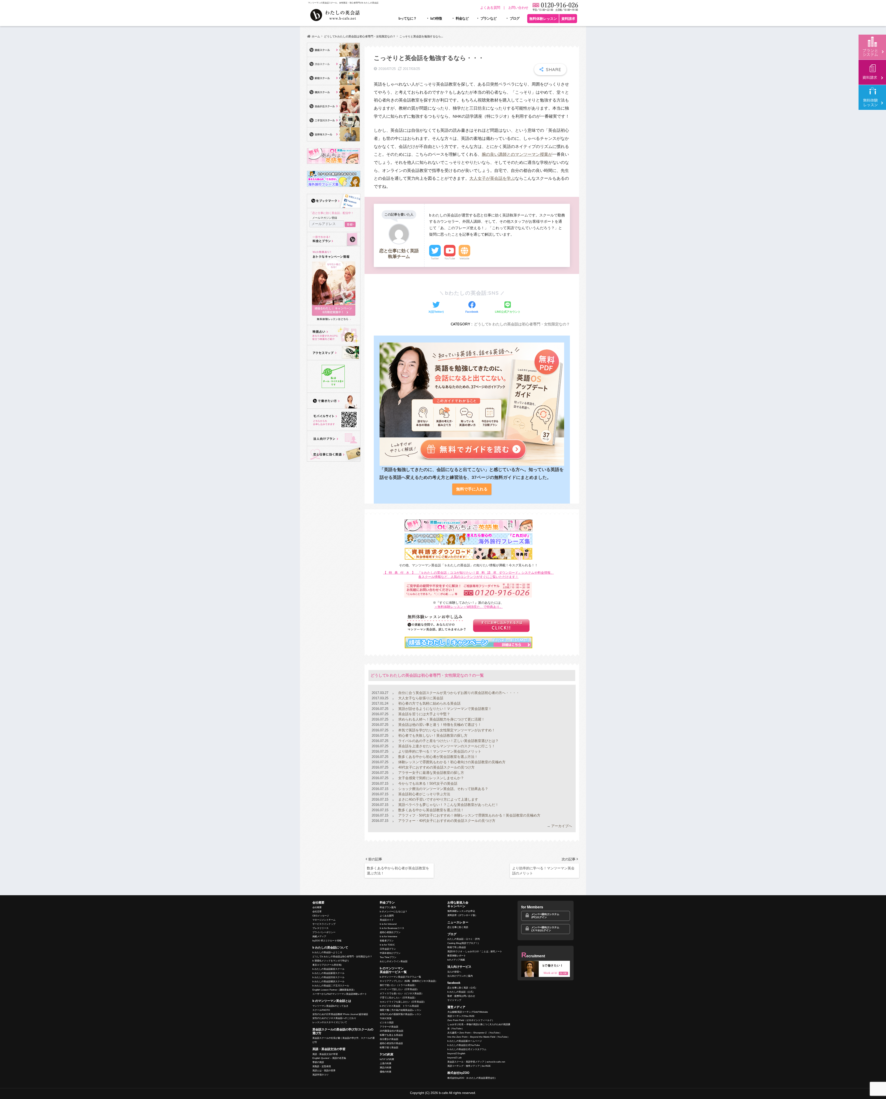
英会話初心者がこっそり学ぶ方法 (423, 794)
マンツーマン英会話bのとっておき (330, 1006)
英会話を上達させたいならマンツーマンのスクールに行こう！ (446, 746)
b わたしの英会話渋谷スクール (328, 977)
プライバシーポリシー (323, 932)
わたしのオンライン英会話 (393, 961)
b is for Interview (388, 936)
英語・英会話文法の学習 (325, 1054)
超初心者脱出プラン (390, 932)
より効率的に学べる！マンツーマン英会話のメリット (439, 751)
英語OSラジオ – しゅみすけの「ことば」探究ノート (474, 951)
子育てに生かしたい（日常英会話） (398, 997)
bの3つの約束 (387, 1059)
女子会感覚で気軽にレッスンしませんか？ (430, 778)
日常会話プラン (388, 949)
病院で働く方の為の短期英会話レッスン (400, 1010)
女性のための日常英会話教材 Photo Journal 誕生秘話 (340, 1014)
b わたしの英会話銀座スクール (328, 969)
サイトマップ (454, 1000)
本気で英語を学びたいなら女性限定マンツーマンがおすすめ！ (446, 730)
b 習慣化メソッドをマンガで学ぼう (330, 960)
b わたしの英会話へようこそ (327, 952)
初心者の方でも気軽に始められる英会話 (429, 703)
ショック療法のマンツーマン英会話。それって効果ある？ (442, 789)
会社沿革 (317, 911)
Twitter (435, 258)
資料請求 (568, 19)
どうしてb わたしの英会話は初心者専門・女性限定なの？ (522, 324)
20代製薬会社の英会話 (391, 1031)
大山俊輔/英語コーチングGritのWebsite (467, 1012)
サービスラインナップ (323, 924)
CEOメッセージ (320, 915)
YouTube (449, 258)
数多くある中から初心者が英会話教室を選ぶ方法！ (437, 757)
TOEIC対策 (386, 1018)
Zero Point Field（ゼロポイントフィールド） (470, 1020)
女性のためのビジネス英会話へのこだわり (334, 1018)
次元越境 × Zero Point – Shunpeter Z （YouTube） (474, 1032)
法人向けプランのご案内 (460, 976)
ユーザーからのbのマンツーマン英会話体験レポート (339, 994)
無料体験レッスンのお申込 (461, 911)
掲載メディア (319, 936)
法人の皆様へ (454, 971)
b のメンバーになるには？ (393, 911)
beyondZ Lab (454, 1057)
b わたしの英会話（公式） (461, 992)
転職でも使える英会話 (391, 1035)
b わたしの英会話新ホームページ (464, 1041)
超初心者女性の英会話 (391, 1043)
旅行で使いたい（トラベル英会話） (398, 985)
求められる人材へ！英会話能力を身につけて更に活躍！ (441, 719)
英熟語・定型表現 (321, 1066)
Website (464, 258)
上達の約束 (385, 1063)
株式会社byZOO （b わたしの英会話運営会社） (472, 1078)
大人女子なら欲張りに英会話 (420, 698)
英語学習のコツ (320, 1074)
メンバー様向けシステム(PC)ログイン (545, 916)
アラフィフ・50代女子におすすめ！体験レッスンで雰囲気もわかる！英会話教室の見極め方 (468, 815)
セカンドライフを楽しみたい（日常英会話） (403, 1001)
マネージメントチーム (323, 920)
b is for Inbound (388, 924)
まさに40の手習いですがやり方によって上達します (437, 799)
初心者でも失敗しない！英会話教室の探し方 (432, 735)
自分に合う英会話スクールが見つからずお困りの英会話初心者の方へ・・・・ (458, 693)
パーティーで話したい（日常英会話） (399, 989)
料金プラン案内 (388, 907)
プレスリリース (320, 928)
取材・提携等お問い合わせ (461, 996)
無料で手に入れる (472, 489)
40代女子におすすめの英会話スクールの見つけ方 (436, 767)
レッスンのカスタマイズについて (329, 1022)
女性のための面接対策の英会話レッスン (400, 1014)
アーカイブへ (561, 826)
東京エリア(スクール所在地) (326, 965)
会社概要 (317, 907)
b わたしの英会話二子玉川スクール (330, 985)
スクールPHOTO (321, 1010)
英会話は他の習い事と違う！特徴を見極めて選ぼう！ (439, 725)
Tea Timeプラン (388, 957)
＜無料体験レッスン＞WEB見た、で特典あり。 (468, 607)
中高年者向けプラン (390, 953)
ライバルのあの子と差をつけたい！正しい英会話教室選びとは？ (448, 741)
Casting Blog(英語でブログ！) (463, 943)
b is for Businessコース (392, 928)
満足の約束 (385, 1067)
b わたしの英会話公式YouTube (463, 1045)
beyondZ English (456, 1053)
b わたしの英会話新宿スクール (328, 973)
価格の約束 (385, 1071)
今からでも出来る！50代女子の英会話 (427, 783)
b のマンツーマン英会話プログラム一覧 (400, 977)
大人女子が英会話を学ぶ (492, 178)
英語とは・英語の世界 (323, 1070)
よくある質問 (490, 7)
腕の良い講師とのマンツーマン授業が (517, 154)
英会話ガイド (387, 920)
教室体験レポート (456, 955)
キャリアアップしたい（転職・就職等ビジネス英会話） (408, 981)
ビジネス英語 (387, 1022)
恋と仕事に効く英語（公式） (462, 987)
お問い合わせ (518, 7)
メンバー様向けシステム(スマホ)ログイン (545, 929)
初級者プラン (387, 940)
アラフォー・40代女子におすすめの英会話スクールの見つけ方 (446, 821)
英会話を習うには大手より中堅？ (423, 714)
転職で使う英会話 (389, 1047)
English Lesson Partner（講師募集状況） (334, 989)
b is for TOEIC (387, 944)
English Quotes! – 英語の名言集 (329, 1058)
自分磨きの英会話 (389, 1039)
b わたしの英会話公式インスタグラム (466, 1049)
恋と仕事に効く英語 (457, 927)
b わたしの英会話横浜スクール (328, 981)
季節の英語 (318, 1062)
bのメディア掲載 (456, 959)
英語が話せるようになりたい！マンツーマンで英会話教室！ (444, 709)
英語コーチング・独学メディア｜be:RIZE (469, 1066)
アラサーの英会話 (389, 1026)
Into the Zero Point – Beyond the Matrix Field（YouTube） (478, 1037)
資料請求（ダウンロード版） (462, 915)
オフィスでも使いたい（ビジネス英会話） (402, 993)
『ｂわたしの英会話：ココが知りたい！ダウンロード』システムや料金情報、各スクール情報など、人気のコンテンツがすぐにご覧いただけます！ (468, 575)
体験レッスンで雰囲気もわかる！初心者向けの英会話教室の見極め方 (451, 762)
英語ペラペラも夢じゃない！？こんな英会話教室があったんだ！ (448, 805)
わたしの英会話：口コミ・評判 (463, 939)
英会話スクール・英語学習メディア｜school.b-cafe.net (476, 1061)
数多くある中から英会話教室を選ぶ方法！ (430, 810)
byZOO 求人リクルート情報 (326, 940)
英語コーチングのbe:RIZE (461, 1016)
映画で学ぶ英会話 (456, 947)
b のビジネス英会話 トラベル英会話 (399, 1006)
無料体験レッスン (543, 19)
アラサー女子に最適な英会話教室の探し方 (430, 773)
